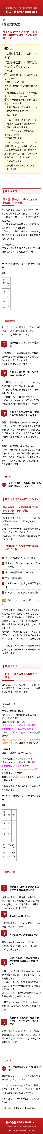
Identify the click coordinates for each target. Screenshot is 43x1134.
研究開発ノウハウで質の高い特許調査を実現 (21, 1126)
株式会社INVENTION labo (21, 11)
